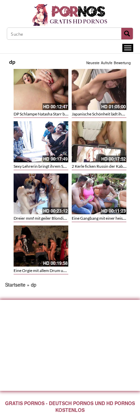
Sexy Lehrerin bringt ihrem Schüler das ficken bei (56, 166)
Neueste (93, 62)
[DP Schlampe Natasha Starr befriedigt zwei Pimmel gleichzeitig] (41, 89)
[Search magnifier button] (127, 33)
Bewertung (122, 62)
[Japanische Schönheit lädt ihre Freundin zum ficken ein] (99, 89)
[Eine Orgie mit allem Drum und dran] (41, 246)
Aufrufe (106, 62)
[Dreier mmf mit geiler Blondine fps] (41, 194)
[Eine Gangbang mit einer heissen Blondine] (99, 194)
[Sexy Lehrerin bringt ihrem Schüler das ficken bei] (41, 141)
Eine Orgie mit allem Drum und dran (45, 270)
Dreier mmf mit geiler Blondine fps (44, 218)
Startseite (15, 284)
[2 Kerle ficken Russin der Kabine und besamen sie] (99, 141)
